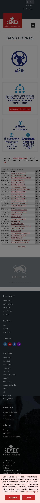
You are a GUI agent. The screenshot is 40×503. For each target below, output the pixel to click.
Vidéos (30, 5)
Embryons (7, 332)
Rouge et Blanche (9, 385)
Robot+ (6, 378)
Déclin (28, 498)
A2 (4, 392)
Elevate (6, 314)
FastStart (6, 361)
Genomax (6, 368)
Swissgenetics (8, 399)
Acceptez (13, 498)
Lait (4, 325)
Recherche (29, 9)
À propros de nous (10, 412)
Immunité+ (7, 301)
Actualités (6, 433)
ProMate (6, 307)
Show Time (7, 382)
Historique (7, 415)
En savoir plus (32, 492)
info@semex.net (15, 473)
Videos (5, 430)
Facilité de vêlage (9, 375)
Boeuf (5, 329)
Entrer (30, 2)
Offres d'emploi (8, 419)
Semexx (6, 371)
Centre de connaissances (12, 437)
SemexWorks (8, 304)
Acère (5, 388)
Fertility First (7, 364)
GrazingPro (7, 395)
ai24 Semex (7, 311)
